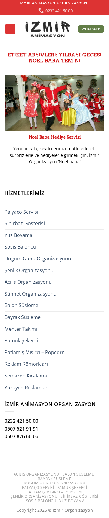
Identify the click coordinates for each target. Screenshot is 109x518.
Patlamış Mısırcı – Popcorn (35, 352)
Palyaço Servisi (21, 211)
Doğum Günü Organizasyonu (38, 258)
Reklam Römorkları (26, 364)
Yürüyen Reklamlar (26, 387)
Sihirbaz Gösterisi (25, 223)
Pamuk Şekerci (21, 340)
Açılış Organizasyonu (28, 282)
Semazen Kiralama (26, 375)
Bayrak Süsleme (23, 317)
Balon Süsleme (21, 305)
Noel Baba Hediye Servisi (55, 137)
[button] (10, 29)
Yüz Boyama (18, 235)
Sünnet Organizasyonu (31, 293)
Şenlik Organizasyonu (29, 270)
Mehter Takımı (21, 329)
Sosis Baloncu (20, 246)
